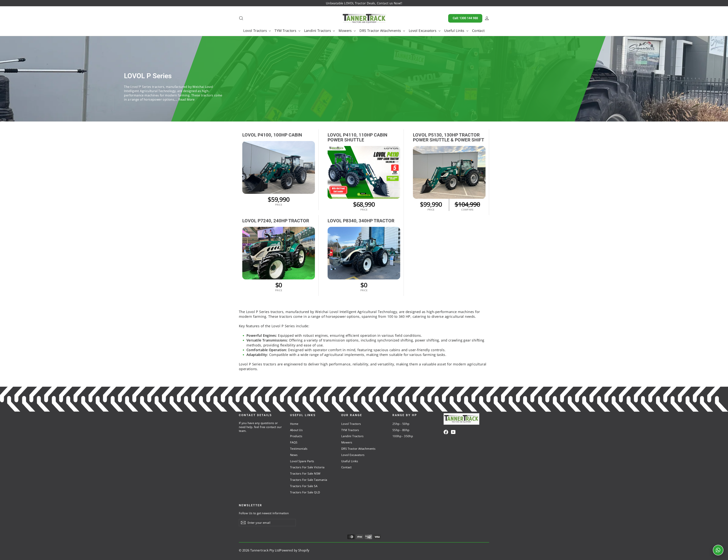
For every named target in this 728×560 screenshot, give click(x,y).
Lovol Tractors (255, 30)
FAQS (293, 442)
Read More (186, 99)
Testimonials (299, 448)
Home (294, 424)
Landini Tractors (318, 30)
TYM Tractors (286, 30)
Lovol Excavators (423, 30)
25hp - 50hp (400, 424)
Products (296, 436)
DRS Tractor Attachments (380, 30)
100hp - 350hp (402, 436)
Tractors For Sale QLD (305, 492)
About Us (296, 430)
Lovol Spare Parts (302, 461)
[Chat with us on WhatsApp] (718, 550)
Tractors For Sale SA (303, 486)
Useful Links (454, 30)
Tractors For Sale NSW (305, 473)
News (294, 455)
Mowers (346, 30)
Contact (478, 30)
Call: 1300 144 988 (465, 18)
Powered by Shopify (294, 550)
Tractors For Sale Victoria (307, 467)
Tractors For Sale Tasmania (308, 480)
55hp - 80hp (400, 430)
